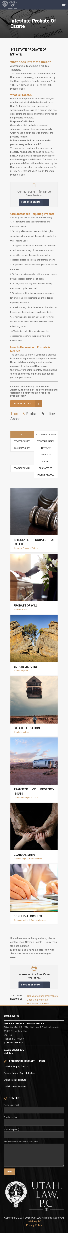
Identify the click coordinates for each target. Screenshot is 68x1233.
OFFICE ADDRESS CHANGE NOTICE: (24, 1023)
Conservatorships (28, 916)
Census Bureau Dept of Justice (19, 1073)
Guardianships (24, 854)
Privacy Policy (34, 1225)
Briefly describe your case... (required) (21, 1141)
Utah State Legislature (15, 1080)
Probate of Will (25, 605)
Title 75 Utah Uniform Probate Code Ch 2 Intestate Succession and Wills (42, 1000)
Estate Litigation (27, 728)
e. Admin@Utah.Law (14, 1050)
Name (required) (11, 1105)
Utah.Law (8, 1053)
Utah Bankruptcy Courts (16, 1066)
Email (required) (11, 1117)
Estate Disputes (25, 666)
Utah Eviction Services (15, 1086)
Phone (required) (11, 1129)
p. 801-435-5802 (13, 1042)
